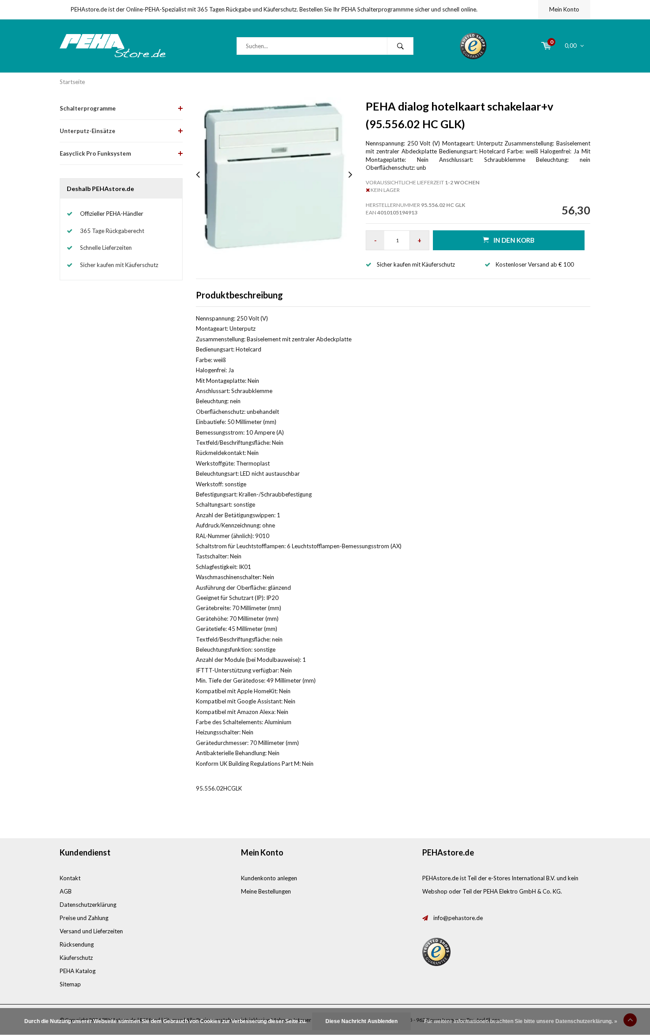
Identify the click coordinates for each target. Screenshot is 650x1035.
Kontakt (70, 878)
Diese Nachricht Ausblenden (361, 1021)
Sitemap (70, 984)
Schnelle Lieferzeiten (106, 247)
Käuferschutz (76, 957)
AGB (66, 891)
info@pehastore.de (458, 917)
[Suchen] (400, 46)
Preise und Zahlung (84, 917)
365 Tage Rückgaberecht (112, 230)
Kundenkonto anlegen (269, 878)
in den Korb (514, 240)
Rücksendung (77, 944)
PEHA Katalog (78, 970)
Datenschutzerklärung (88, 904)
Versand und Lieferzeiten (91, 931)
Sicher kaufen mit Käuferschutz (119, 264)
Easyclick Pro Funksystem (95, 153)
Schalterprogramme (88, 108)
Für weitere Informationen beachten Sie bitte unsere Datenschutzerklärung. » (520, 1021)
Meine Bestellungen (266, 891)
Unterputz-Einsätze (87, 130)
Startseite (72, 81)
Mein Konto (564, 9)
